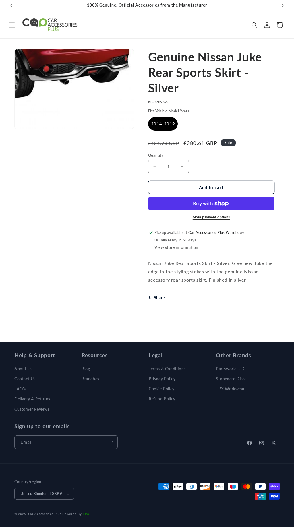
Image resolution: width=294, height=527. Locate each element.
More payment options (211, 217)
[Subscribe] (111, 442)
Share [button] (159, 297)
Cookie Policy (162, 388)
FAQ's (20, 388)
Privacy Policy (162, 378)
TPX (86, 514)
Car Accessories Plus (44, 514)
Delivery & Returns (32, 398)
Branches (90, 378)
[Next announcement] (282, 5)
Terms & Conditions (167, 368)
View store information (176, 247)
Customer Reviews (32, 409)
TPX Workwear (230, 388)
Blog (86, 368)
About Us (23, 368)
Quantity (156, 155)
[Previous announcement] (11, 5)
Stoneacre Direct (232, 378)
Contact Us (25, 378)
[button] (12, 25)
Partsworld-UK (230, 368)
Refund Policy (162, 398)
